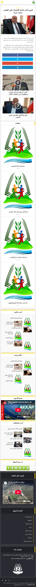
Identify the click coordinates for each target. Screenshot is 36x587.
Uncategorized (18, 7)
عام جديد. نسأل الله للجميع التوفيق (18, 303)
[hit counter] (18, 467)
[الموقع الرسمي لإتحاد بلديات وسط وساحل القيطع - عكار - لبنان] (33, 2)
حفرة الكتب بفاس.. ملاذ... (16, 448)
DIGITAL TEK (31, 584)
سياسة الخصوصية (18, 584)
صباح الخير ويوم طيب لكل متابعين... (18, 211)
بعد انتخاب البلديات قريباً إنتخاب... (18, 257)
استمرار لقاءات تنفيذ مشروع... (14, 428)
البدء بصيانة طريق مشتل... (15, 438)
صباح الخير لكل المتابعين (18, 166)
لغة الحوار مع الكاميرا (17, 328)
